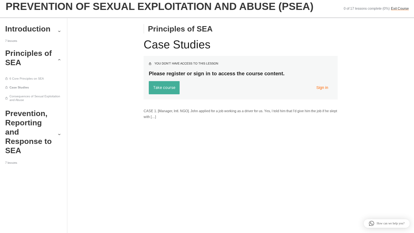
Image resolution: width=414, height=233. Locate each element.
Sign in (322, 87)
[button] (387, 223)
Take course (164, 87)
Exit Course (400, 8)
